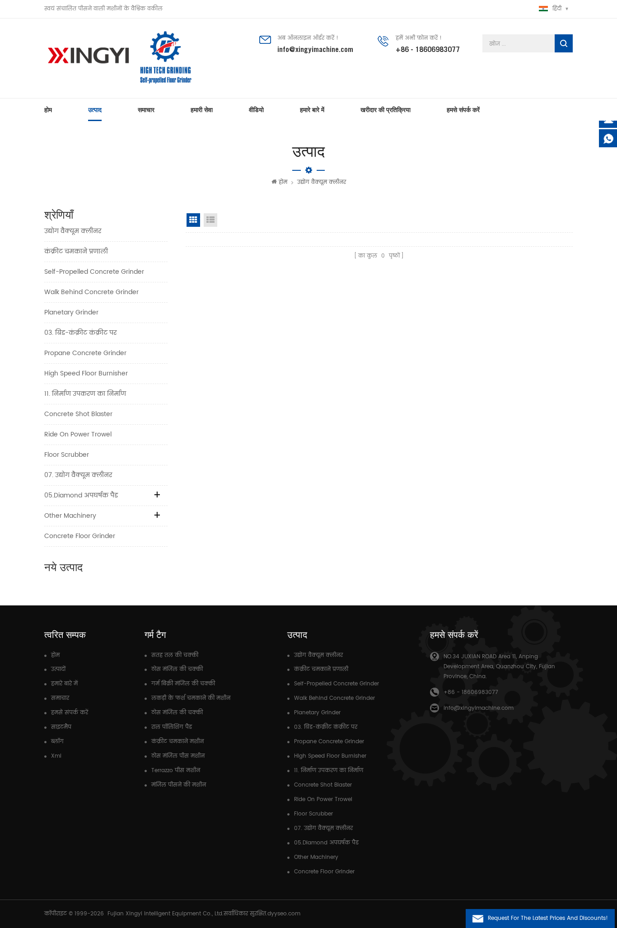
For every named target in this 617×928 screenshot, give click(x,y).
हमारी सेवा (202, 109)
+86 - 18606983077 (428, 49)
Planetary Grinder (71, 312)
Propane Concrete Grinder (85, 353)
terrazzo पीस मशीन (175, 770)
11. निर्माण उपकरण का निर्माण (85, 394)
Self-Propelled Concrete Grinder (94, 272)
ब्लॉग (57, 741)
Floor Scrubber (66, 455)
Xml (56, 756)
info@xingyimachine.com (315, 49)
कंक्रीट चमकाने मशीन (177, 741)
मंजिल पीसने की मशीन (178, 785)
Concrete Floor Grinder (79, 536)
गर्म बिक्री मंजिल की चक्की (183, 684)
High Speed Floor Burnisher (86, 373)
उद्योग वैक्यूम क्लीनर (321, 182)
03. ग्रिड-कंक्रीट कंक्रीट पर (80, 333)
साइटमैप (61, 727)
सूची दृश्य (210, 220)
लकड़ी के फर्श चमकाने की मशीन (190, 698)
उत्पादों (58, 669)
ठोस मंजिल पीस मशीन (178, 756)
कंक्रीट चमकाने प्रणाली (76, 251)
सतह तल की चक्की (174, 655)
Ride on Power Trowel (78, 434)
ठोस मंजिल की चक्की (177, 669)
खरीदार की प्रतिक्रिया (385, 109)
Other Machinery (70, 516)
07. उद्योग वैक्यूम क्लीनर (78, 475)
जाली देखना (193, 220)
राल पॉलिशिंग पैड (171, 727)
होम (48, 109)
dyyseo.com (283, 913)
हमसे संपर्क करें (463, 109)
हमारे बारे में (312, 109)
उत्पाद (95, 109)
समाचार (146, 109)
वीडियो (256, 109)
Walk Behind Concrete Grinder (91, 292)
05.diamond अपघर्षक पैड (81, 495)
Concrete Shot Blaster (78, 414)
